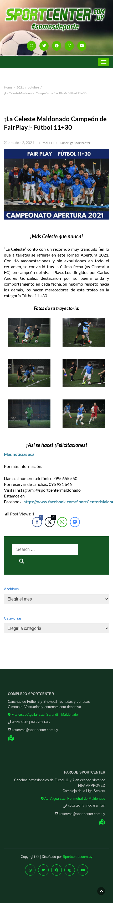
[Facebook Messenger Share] (75, 522)
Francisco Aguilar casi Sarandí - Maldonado (44, 714)
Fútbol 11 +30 (48, 143)
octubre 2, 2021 (21, 143)
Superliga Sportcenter (75, 143)
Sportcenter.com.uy (78, 857)
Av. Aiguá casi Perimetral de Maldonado (74, 798)
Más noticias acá (19, 454)
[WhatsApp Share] (62, 522)
